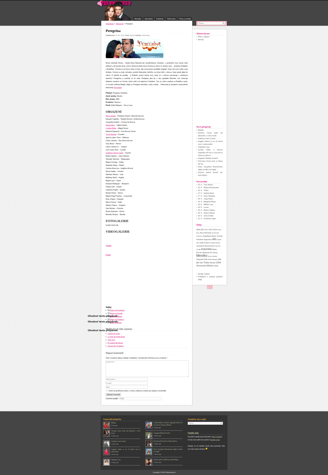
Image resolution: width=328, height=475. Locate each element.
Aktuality (137, 19)
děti (214, 239)
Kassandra (118, 88)
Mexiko (201, 256)
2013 (215, 230)
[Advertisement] (209, 82)
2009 (198, 230)
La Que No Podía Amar (116, 337)
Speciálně (149, 19)
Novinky (201, 40)
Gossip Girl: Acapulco (116, 346)
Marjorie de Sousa (210, 252)
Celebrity (159, 19)
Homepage (110, 24)
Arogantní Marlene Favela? (208, 158)
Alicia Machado (205, 233)
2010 (202, 230)
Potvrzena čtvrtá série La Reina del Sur (165, 441)
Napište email (215, 440)
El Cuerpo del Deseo (115, 343)
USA (218, 262)
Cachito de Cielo (114, 334)
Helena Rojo (110, 125)
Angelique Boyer (209, 236)
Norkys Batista (212, 256)
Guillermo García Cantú (114, 153)
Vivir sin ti (111, 340)
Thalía (206, 262)
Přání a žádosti (203, 37)
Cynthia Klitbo (111, 128)
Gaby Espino (204, 243)
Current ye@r (112, 398)
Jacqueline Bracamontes (205, 246)
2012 (210, 230)
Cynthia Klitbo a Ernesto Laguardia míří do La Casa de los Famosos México (210, 152)
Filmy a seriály (185, 19)
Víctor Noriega (111, 134)
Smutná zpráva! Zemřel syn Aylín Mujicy (165, 460)
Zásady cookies (204, 274)
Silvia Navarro (213, 259)
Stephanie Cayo (204, 147)
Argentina (208, 239)
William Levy (212, 266)
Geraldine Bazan (215, 243)
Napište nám (193, 433)
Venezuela (201, 266)
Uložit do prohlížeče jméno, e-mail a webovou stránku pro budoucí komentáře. (138, 391)
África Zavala (111, 116)
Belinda (200, 130)
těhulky (212, 263)
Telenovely (171, 19)
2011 (206, 229)
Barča (132, 35)
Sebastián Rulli (201, 259)
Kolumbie (206, 249)
